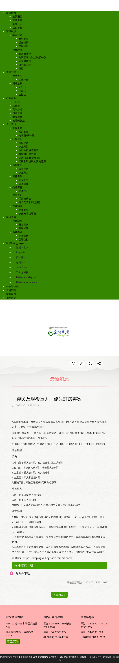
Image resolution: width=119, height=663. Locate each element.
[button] (73, 364)
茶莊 (21, 68)
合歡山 (22, 94)
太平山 (22, 87)
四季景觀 (17, 113)
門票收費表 (25, 198)
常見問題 (11, 290)
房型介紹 (24, 142)
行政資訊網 (12, 286)
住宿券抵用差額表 (28, 150)
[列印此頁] (90, 364)
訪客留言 (11, 294)
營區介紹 (24, 169)
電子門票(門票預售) (29, 202)
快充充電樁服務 (27, 213)
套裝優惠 (17, 20)
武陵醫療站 (25, 61)
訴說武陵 (17, 35)
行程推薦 (11, 98)
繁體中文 (21, 247)
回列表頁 (61, 594)
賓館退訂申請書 (27, 154)
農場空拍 (24, 239)
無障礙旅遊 (18, 120)
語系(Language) (15, 243)
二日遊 (16, 102)
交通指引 (24, 191)
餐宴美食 (17, 128)
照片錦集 (17, 221)
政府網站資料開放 (68, 656)
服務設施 (17, 50)
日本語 (20, 257)
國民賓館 (24, 131)
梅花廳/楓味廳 (26, 135)
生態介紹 (24, 79)
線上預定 (24, 172)
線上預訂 (24, 146)
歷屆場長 (24, 46)
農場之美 (11, 217)
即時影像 (24, 235)
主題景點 (11, 72)
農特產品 (17, 176)
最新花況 (24, 224)
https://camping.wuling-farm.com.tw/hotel (47, 558)
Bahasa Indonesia (26, 282)
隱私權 (83, 656)
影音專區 (17, 232)
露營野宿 (17, 165)
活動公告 (17, 27)
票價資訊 (17, 195)
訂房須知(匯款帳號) (29, 157)
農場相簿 (24, 228)
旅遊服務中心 (26, 53)
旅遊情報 (11, 12)
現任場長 (24, 42)
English (20, 252)
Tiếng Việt (22, 272)
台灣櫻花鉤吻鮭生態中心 (32, 57)
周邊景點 (17, 83)
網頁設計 (107, 656)
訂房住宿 (17, 139)
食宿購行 (11, 124)
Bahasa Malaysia (26, 277)
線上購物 (24, 183)
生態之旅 (17, 76)
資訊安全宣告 (96, 656)
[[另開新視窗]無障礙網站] (13, 641)
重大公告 (17, 24)
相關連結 (11, 297)
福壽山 (22, 90)
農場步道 (17, 109)
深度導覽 (17, 116)
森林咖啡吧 (25, 64)
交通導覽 (17, 187)
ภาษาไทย (21, 267)
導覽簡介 (17, 206)
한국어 (20, 262)
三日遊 (16, 105)
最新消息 (17, 16)
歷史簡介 (24, 38)
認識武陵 (11, 31)
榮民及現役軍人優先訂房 (32, 161)
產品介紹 (24, 180)
